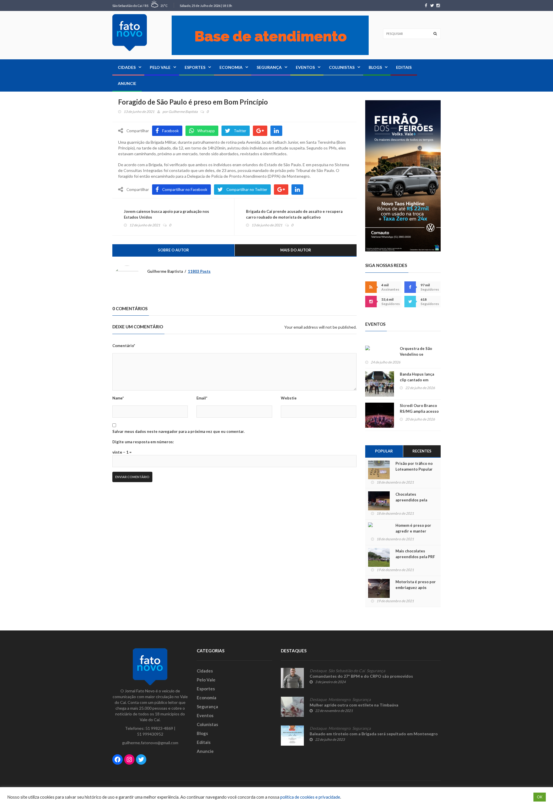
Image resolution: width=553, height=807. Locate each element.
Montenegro (339, 699)
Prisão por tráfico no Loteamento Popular (414, 466)
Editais (404, 67)
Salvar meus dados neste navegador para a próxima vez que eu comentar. (178, 431)
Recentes (421, 451)
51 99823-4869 (159, 728)
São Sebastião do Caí (346, 670)
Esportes (195, 67)
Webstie (289, 398)
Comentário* (123, 345)
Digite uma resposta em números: (143, 442)
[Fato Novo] (129, 32)
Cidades (127, 67)
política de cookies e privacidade (310, 797)
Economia (231, 67)
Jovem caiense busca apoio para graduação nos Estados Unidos (166, 214)
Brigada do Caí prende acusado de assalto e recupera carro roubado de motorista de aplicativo (294, 214)
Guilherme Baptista (183, 111)
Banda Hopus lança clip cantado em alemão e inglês (417, 380)
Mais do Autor (295, 250)
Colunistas (342, 67)
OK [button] (539, 797)
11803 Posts (199, 271)
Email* (201, 398)
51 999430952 (150, 734)
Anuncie (127, 83)
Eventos (305, 67)
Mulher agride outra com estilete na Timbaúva (354, 704)
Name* (118, 398)
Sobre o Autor (173, 250)
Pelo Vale (160, 67)
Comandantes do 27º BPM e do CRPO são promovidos (361, 676)
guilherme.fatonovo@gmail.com (150, 742)
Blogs (375, 67)
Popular (384, 451)
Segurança (269, 67)
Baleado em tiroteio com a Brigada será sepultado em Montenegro (374, 733)
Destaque (318, 670)
